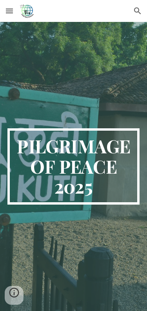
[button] (9, 11)
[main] (73, 166)
